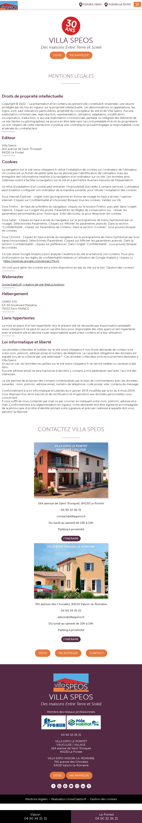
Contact (96, 653)
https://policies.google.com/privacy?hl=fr (31, 261)
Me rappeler (79, 55)
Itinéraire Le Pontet (119, 4)
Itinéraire (71, 538)
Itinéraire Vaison (92, 4)
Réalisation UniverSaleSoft (68, 799)
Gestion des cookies (103, 799)
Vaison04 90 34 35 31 (35, 816)
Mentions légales (36, 799)
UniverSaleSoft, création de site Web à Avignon (33, 284)
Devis (57, 55)
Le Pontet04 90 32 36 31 (106, 816)
